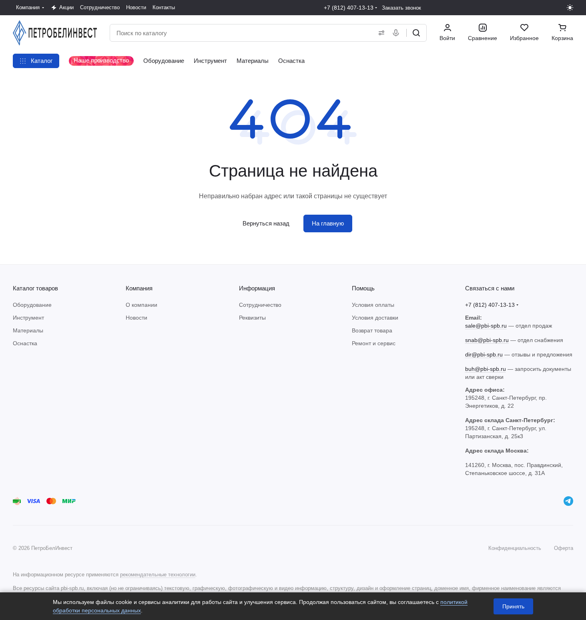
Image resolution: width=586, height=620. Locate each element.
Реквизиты (252, 317)
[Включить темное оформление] (570, 7)
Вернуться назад (266, 223)
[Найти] (416, 32)
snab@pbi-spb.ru (487, 340)
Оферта (563, 548)
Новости (136, 317)
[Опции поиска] (380, 32)
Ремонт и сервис (373, 343)
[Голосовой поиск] (397, 32)
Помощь (363, 288)
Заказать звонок (401, 8)
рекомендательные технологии (157, 575)
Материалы (28, 330)
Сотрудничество (260, 305)
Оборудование (32, 305)
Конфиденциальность (514, 548)
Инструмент (28, 317)
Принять (513, 606)
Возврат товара (372, 330)
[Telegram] (568, 501)
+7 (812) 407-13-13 (348, 7)
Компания (139, 288)
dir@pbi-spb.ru (484, 354)
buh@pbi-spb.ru (485, 369)
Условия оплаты (373, 305)
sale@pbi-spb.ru (486, 325)
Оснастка (25, 343)
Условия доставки (375, 317)
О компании (141, 305)
